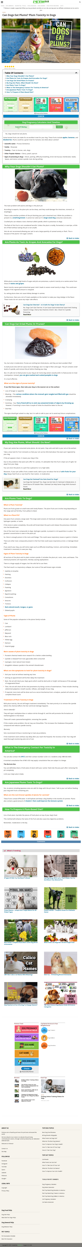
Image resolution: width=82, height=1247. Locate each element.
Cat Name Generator (48, 1202)
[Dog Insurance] (74, 834)
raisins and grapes (17, 284)
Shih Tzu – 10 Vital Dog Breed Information (57, 975)
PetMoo (20, 1245)
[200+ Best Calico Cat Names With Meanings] (20, 963)
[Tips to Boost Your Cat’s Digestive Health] (17, 1100)
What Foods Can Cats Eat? (49, 1162)
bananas (71, 137)
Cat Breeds (45, 1159)
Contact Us (5, 1148)
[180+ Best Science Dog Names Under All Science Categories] (60, 993)
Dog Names (41, 6)
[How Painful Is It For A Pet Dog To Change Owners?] (20, 993)
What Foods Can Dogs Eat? (49, 1138)
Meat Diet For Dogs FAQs (9, 1217)
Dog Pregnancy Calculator (49, 1184)
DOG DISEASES (31, 6)
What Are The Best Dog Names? (51, 1141)
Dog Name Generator (48, 1187)
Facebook (4, 1160)
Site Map (4, 1151)
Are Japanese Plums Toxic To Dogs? (19, 90)
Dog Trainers (51, 1030)
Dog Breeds (10, 6)
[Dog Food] (48, 834)
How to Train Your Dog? (49, 1150)
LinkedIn (4, 1172)
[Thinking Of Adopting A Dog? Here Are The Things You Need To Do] (17, 1095)
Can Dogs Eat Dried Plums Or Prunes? (20, 80)
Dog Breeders (52, 1045)
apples (65, 137)
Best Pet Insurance (7, 1239)
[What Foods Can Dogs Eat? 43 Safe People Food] (60, 930)
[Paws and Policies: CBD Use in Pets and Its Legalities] (17, 1091)
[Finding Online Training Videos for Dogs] (17, 1081)
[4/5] (11, 66)
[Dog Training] (61, 834)
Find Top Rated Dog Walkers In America (53, 1196)
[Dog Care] (8, 834)
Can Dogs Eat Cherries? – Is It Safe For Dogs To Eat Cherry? (44, 305)
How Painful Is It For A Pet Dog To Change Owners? (20, 1005)
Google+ (4, 1178)
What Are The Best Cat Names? (51, 1168)
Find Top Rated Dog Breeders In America (53, 1190)
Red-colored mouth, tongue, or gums (19, 607)
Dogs (2, 6)
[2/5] (7, 66)
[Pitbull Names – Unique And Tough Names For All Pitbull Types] (20, 898)
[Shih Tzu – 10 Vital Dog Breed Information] (60, 963)
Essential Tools (20, 6)
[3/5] (9, 66)
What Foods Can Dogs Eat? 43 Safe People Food (59, 942)
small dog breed (19, 218)
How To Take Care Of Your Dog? (51, 1147)
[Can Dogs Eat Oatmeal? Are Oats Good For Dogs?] (12, 483)
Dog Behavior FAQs (7, 1227)
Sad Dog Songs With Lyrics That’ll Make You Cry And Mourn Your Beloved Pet (59, 879)
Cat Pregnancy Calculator (49, 1199)
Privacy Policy (5, 1190)
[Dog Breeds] (34, 834)
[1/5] (5, 66)
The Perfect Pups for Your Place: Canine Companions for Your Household (29, 1086)
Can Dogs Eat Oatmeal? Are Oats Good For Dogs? (40, 479)
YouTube (4, 1166)
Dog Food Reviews (53, 6)
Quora (3, 1169)
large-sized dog (49, 218)
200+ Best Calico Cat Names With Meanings (18, 975)
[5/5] (13, 66)
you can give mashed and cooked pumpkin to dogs (39, 375)
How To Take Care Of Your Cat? (51, 1165)
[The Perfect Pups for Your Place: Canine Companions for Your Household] (17, 1085)
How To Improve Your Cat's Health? (52, 1171)
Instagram (4, 1163)
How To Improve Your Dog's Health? (52, 1144)
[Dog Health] (21, 834)
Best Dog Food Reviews (49, 1132)
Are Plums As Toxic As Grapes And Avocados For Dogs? (26, 78)
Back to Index (73, 238)
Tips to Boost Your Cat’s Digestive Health (28, 1100)
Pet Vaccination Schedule (8, 1236)
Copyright (4, 1188)
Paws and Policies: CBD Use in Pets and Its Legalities (29, 1090)
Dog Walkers (51, 1038)
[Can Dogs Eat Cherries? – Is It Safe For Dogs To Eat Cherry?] (12, 309)
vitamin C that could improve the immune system (44, 801)
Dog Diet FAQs (6, 1214)
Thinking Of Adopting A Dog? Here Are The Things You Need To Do (30, 1096)
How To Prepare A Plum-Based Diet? (20, 92)
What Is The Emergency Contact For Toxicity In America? (27, 87)
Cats (61, 6)
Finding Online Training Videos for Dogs (30, 1080)
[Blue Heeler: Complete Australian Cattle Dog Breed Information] (20, 930)
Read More (27, 314)
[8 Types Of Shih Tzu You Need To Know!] (20, 866)
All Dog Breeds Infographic (49, 1135)
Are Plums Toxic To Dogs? (16, 85)
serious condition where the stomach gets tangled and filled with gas (42, 394)
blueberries (7, 140)
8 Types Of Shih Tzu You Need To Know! (17, 878)
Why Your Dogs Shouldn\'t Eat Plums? (20, 76)
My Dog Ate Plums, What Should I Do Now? (22, 83)
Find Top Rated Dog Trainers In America (53, 1193)
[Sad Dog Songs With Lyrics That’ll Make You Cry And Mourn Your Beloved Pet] (60, 866)
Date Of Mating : (21, 127)
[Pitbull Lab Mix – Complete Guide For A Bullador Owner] (60, 898)
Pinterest (4, 1175)
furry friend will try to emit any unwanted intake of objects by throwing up (45, 403)
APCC (23, 757)
